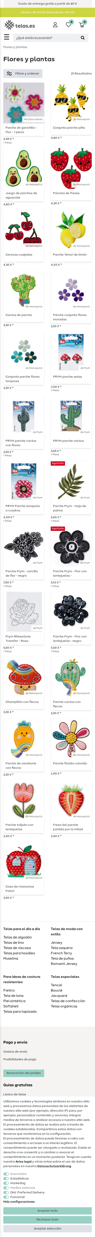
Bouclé (57, 990)
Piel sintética (14, 1001)
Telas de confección (68, 1001)
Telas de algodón (17, 937)
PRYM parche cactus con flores (21, 443)
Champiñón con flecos (22, 702)
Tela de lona (13, 995)
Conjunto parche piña (69, 127)
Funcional (17, 1197)
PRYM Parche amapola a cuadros (23, 508)
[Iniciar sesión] (55, 24)
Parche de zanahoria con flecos (21, 765)
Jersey (56, 942)
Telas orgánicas (64, 1006)
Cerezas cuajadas (19, 254)
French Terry (61, 953)
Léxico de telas (14, 1094)
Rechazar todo (47, 1219)
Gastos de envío (15, 1051)
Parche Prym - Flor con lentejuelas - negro (70, 639)
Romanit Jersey (64, 964)
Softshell (10, 1006)
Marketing (17, 1183)
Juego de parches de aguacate (21, 195)
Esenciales (18, 1174)
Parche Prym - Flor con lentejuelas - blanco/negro (70, 573)
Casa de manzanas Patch (20, 889)
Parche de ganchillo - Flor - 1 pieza (21, 130)
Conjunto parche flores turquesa (23, 379)
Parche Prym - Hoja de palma (69, 508)
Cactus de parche (19, 315)
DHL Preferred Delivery (27, 1192)
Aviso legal (23, 1161)
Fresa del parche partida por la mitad (68, 827)
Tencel (56, 985)
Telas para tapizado (20, 1011)
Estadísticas (19, 1178)
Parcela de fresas (66, 193)
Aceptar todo (48, 1210)
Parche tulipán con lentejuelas (19, 827)
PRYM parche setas (67, 376)
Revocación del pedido (24, 1073)
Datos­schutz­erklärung (54, 1166)
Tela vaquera (61, 948)
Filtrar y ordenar (27, 73)
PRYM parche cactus (68, 440)
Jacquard (59, 995)
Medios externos (22, 1187)
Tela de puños (62, 958)
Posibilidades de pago (19, 1059)
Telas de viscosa (17, 948)
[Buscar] (82, 38)
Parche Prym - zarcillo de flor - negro (22, 573)
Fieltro (9, 990)
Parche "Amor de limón (70, 254)
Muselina (10, 958)
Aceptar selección (47, 1228)
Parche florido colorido (70, 763)
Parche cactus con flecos (67, 704)
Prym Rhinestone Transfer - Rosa (18, 639)
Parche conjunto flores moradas (70, 317)
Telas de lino (13, 942)
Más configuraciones (19, 1201)
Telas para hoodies (19, 953)
